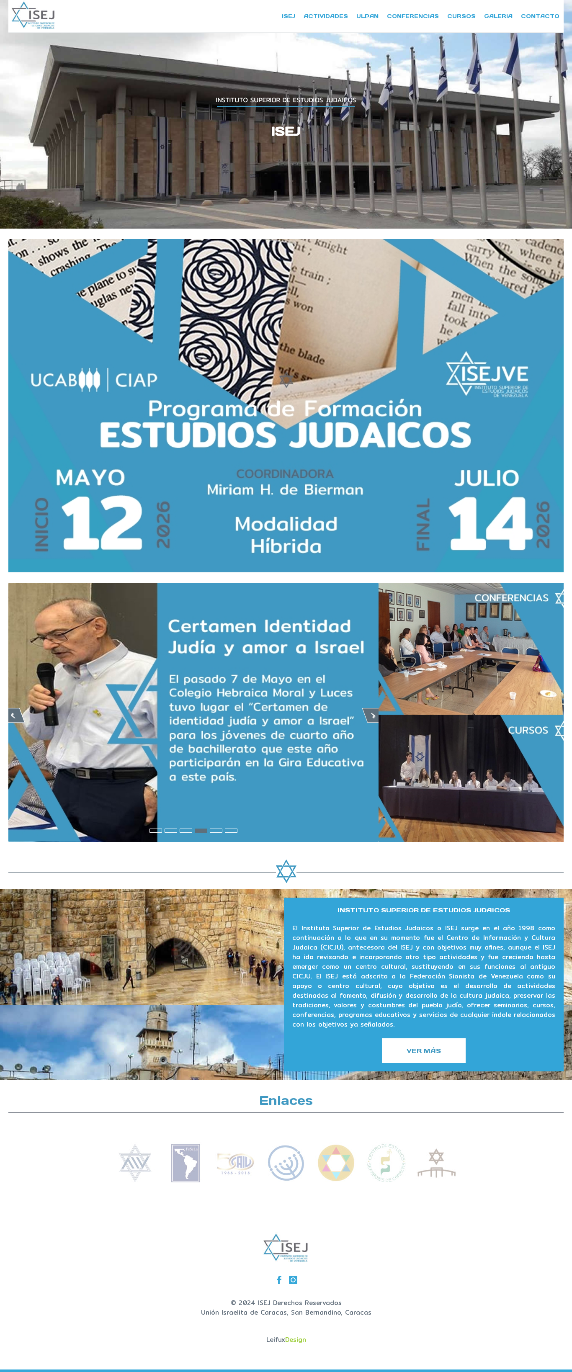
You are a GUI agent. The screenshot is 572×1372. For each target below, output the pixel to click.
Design (295, 1339)
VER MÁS (424, 1051)
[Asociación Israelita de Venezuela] (135, 1181)
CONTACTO (540, 16)
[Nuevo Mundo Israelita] (286, 1181)
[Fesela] (185, 1181)
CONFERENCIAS (413, 16)
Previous (14, 715)
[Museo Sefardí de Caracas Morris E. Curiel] (336, 1181)
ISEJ (288, 16)
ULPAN (367, 16)
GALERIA (498, 16)
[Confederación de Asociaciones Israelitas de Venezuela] (236, 1181)
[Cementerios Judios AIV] (437, 1181)
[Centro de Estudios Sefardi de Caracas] (386, 1181)
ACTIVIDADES (326, 16)
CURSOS (461, 16)
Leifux (275, 1339)
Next (373, 715)
